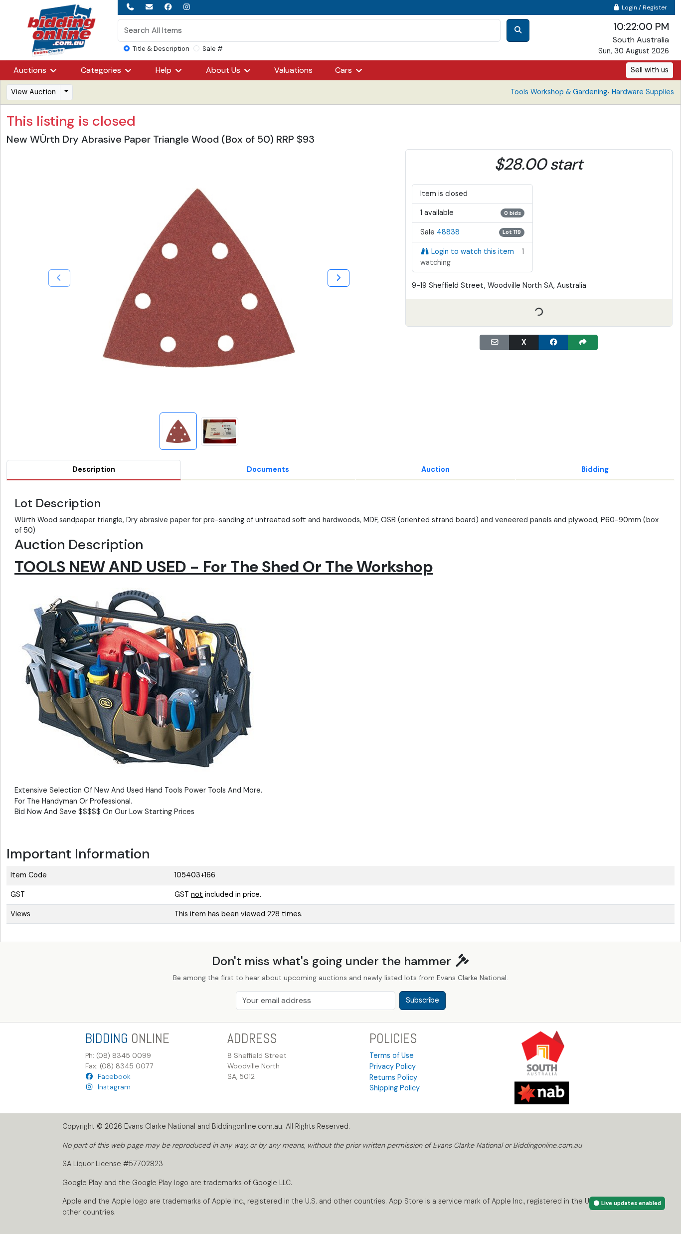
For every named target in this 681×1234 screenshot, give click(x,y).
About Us (224, 70)
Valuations (293, 70)
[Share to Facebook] (553, 343)
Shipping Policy (394, 1087)
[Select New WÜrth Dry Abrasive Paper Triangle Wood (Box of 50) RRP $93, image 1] (178, 431)
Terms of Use (391, 1055)
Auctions (30, 70)
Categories (102, 70)
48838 (448, 231)
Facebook (112, 1076)
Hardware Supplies (643, 91)
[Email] (495, 343)
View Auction (33, 91)
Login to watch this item (472, 251)
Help (164, 70)
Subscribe (422, 1000)
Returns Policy (393, 1077)
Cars (344, 70)
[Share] (583, 343)
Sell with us (650, 69)
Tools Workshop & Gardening (559, 91)
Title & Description (161, 48)
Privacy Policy (392, 1066)
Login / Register (643, 7)
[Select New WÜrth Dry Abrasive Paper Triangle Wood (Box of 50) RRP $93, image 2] (219, 431)
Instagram (112, 1086)
